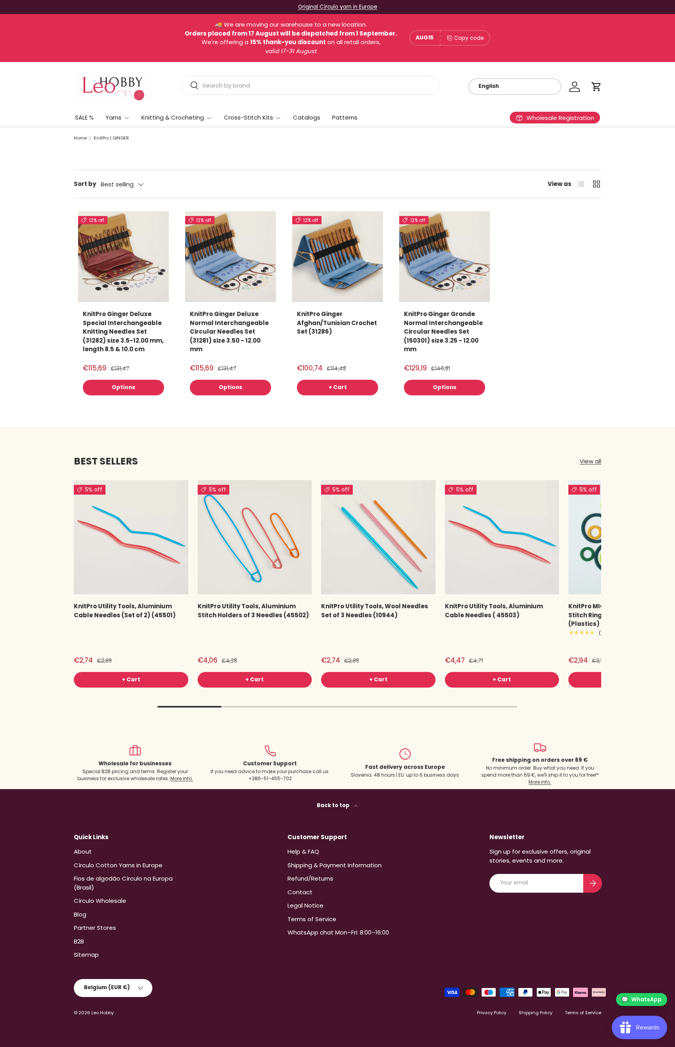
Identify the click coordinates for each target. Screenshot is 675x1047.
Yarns (113, 117)
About (83, 851)
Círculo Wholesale (100, 901)
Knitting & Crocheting (172, 117)
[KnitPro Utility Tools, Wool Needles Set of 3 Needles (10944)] (378, 537)
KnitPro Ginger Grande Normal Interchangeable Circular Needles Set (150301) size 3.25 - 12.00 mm (443, 331)
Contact (300, 892)
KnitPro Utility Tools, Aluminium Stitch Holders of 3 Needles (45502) (253, 610)
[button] (596, 86)
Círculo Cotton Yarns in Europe (118, 865)
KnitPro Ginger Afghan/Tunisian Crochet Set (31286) (337, 323)
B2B (79, 941)
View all (590, 461)
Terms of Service (312, 919)
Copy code (469, 38)
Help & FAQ (303, 851)
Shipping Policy (535, 1012)
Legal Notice (305, 905)
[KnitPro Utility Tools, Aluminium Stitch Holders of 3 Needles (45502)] (255, 537)
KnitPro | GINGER (111, 138)
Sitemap (86, 955)
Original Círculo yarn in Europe (337, 7)
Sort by (85, 184)
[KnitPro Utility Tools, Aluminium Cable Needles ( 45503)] (502, 537)
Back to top (334, 805)
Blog (80, 914)
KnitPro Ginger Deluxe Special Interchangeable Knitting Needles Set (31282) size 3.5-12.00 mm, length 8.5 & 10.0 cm (123, 331)
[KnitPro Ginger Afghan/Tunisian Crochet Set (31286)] (337, 256)
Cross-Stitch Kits (248, 117)
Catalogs (306, 117)
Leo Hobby (103, 1012)
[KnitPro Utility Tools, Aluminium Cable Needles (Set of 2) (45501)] (131, 537)
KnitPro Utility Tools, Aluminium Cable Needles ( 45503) (494, 610)
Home (80, 138)
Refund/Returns (310, 878)
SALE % (84, 117)
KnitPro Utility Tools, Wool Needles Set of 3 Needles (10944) (374, 610)
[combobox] (310, 85)
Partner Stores (95, 928)
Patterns (344, 117)
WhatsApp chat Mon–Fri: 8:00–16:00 (338, 932)
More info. (181, 778)
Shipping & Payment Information (335, 865)
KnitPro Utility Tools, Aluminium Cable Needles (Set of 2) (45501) (125, 610)
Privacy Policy (491, 1012)
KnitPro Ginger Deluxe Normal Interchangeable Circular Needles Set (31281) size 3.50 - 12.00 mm (229, 331)
